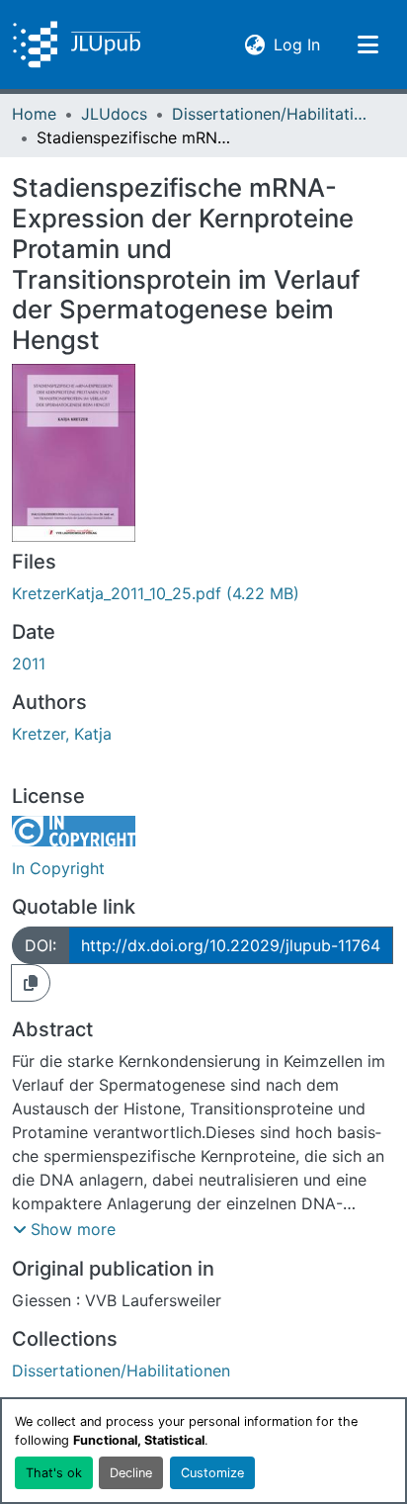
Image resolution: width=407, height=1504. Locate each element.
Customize (212, 1472)
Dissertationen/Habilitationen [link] (270, 114)
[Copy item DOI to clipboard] (30, 983)
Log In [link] (297, 44)
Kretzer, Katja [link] (62, 734)
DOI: (40, 945)
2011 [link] (28, 663)
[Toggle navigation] (367, 44)
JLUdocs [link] (114, 114)
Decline (131, 1472)
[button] (76, 44)
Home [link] (34, 114)
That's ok (54, 1472)
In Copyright (58, 868)
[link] (203, 593)
